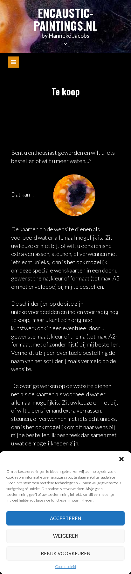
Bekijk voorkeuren (65, 553)
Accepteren (65, 518)
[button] (121, 459)
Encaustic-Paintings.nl (65, 19)
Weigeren (65, 536)
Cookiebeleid (65, 566)
